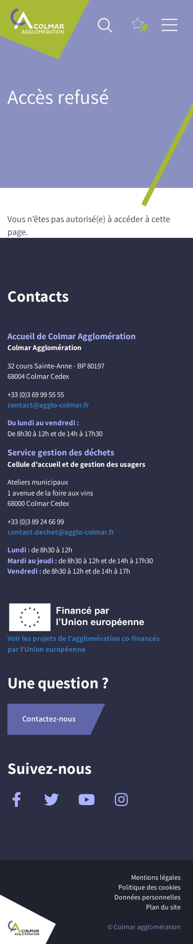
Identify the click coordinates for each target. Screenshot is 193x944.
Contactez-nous (49, 719)
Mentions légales (156, 877)
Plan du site (163, 906)
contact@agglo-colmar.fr (48, 404)
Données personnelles (147, 897)
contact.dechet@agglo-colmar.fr (60, 532)
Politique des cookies (149, 887)
